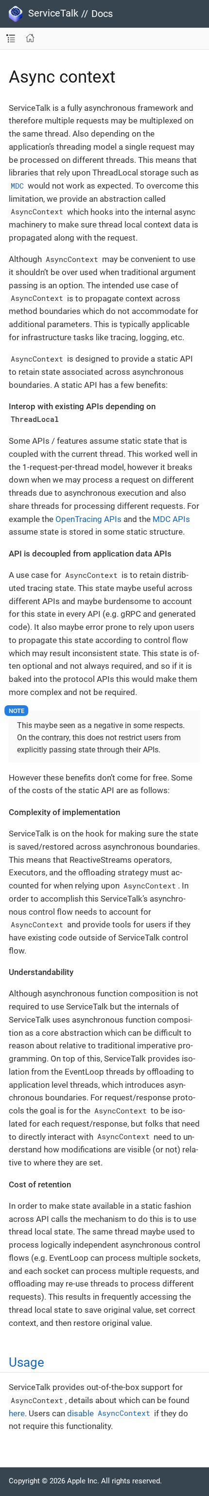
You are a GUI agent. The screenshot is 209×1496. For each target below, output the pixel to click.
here (17, 1413)
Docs (102, 13)
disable (108, 1413)
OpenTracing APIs (88, 519)
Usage (26, 1362)
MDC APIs (171, 519)
